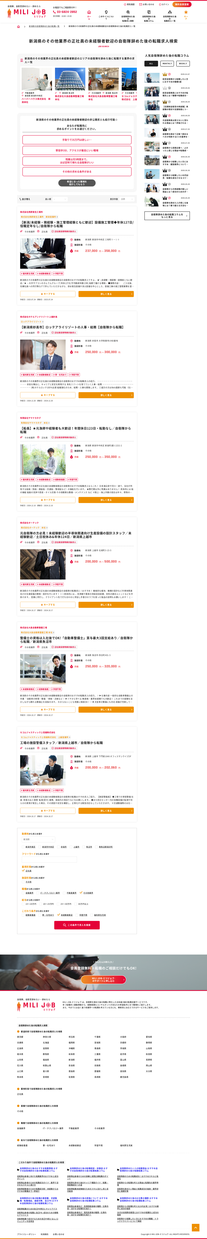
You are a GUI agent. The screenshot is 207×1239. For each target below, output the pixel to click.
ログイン (165, 4)
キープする (49, 294)
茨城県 (123, 1048)
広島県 (20, 1048)
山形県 (20, 1060)
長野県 (149, 1060)
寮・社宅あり (61, 375)
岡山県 (149, 1065)
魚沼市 (89, 847)
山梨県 (149, 1048)
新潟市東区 (30, 847)
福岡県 (72, 1043)
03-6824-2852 (67, 12)
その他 (29, 882)
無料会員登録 (182, 4)
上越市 (76, 847)
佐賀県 (72, 1077)
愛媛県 (97, 1071)
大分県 (149, 1071)
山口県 (20, 1071)
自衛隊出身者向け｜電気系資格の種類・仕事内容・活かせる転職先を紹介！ (87, 1214)
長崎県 (97, 1077)
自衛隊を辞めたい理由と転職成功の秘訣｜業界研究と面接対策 (137, 1190)
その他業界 (29, 232)
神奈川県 (47, 1037)
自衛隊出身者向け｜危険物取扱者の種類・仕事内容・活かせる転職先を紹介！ (87, 1207)
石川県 (20, 1065)
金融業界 (29, 893)
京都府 (123, 1043)
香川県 (46, 1071)
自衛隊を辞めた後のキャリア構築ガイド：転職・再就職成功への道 (87, 1184)
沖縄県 (72, 1048)
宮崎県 (46, 1077)
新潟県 (72, 1060)
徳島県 (72, 1071)
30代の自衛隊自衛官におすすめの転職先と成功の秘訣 (138, 1214)
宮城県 (97, 1043)
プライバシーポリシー (26, 1234)
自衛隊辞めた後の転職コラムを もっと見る (167, 215)
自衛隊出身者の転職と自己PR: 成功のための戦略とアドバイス (37, 1214)
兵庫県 (20, 1043)
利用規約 (44, 1234)
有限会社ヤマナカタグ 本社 (34, 423)
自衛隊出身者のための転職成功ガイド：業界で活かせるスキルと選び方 (37, 1184)
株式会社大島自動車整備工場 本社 (36, 632)
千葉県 (97, 1037)
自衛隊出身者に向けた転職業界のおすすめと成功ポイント (37, 1177)
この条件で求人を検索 (79, 925)
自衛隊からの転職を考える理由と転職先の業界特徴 (137, 1184)
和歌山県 (47, 1065)
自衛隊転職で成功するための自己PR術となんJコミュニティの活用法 (37, 1220)
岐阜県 (72, 1054)
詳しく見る (106, 294)
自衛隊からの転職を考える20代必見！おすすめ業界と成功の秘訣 (138, 1207)
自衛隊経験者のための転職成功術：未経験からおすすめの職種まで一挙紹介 (37, 1190)
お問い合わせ (148, 4)
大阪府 (123, 1037)
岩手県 (123, 1054)
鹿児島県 (124, 1077)
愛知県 (149, 1037)
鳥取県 (97, 1065)
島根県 (123, 1065)
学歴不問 (59, 273)
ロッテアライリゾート (31, 322)
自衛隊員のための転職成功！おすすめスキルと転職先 (137, 1177)
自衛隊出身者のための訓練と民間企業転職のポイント (87, 1177)
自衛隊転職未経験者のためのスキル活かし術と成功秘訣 (87, 1190)
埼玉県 (72, 1037)
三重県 (97, 1054)
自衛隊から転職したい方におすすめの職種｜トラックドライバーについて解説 (137, 1220)
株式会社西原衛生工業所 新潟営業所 (38, 217)
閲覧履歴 (131, 4)
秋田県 (149, 1054)
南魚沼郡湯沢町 (106, 847)
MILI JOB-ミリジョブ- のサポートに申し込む (103, 979)
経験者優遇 (60, 479)
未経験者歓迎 (44, 273)
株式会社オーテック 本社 (33, 528)
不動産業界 (72, 893)
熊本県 (20, 1077)
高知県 (123, 1071)
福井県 (97, 1060)
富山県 (123, 1060)
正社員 (44, 232)
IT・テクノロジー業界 (50, 893)
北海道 (46, 1043)
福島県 (46, 1060)
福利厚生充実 (28, 273)
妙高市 (64, 847)
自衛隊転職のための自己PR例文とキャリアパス (37, 1209)
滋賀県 (46, 1048)
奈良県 (72, 1065)
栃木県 (20, 1054)
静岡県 (149, 1043)
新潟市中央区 (48, 847)
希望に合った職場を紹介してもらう (77, 183)
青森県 (97, 1048)
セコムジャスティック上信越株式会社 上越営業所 (44, 737)
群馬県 (46, 1054)
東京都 (20, 1037)
